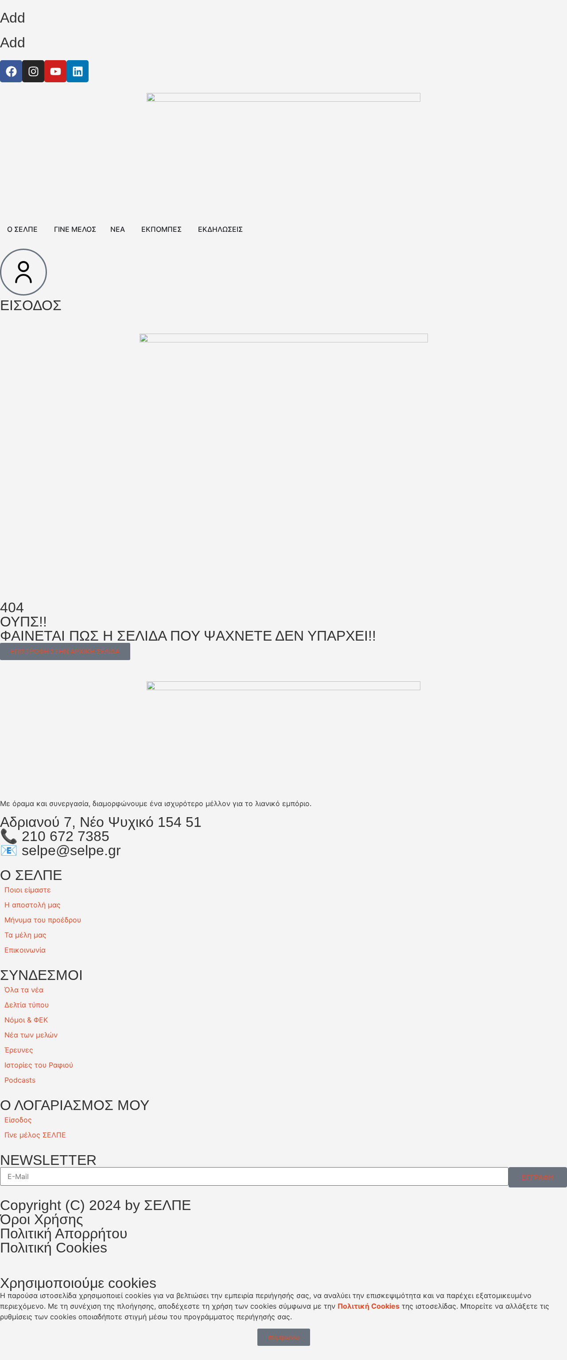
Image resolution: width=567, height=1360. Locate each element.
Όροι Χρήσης (41, 1219)
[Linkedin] (77, 71)
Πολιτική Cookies (53, 1248)
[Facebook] (11, 71)
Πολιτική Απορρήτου (64, 1233)
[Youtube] (55, 71)
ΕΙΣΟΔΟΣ (31, 305)
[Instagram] (33, 71)
